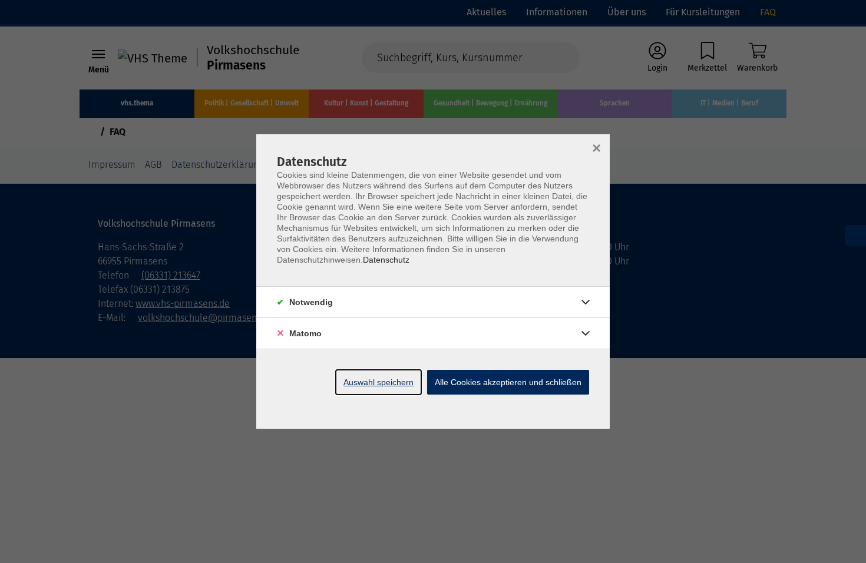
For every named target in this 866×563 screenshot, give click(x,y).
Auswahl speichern (378, 382)
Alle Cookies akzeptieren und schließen (508, 382)
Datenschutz (386, 259)
